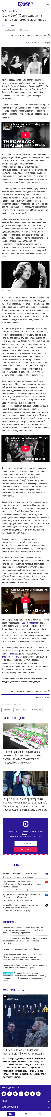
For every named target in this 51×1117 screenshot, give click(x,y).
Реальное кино (9, 10)
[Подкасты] (38, 1093)
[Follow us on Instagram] (21, 1093)
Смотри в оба (13, 990)
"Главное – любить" (10, 656)
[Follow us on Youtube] (15, 1093)
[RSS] (32, 1093)
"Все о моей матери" (30, 622)
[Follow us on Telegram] (26, 1093)
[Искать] (40, 1114)
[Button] (17, 35)
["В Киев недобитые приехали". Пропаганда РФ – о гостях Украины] (25, 1020)
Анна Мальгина (7, 25)
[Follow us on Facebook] (3, 1093)
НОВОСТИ (10, 922)
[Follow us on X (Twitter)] (9, 1093)
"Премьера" (13, 653)
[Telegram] (25, 1114)
